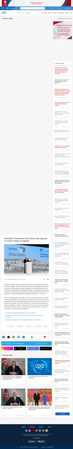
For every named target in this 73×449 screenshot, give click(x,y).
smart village (37, 326)
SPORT (67, 13)
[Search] (43, 8)
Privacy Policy (50, 447)
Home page (60, 18)
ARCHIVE (41, 427)
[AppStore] (41, 441)
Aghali (45, 326)
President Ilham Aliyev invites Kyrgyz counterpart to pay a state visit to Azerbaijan (24, 316)
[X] (5, 8)
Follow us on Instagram (8, 348)
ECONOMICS (61, 13)
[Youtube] (7, 8)
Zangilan (28, 326)
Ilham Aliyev (20, 326)
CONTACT (32, 427)
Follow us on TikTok (21, 348)
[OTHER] (71, 12)
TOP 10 (49, 427)
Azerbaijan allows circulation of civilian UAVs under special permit (22, 319)
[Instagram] (3, 8)
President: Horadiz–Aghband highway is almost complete (20, 312)
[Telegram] (9, 8)
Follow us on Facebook (33, 348)
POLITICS (50, 13)
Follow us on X (45, 348)
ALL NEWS (44, 13)
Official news (68, 18)
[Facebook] (1, 8)
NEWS (55, 13)
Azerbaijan (10, 326)
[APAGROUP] (36, 438)
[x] (33, 430)
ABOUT (24, 427)
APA (40, 293)
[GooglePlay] (32, 441)
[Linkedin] (10, 8)
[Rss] (12, 8)
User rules (44, 447)
